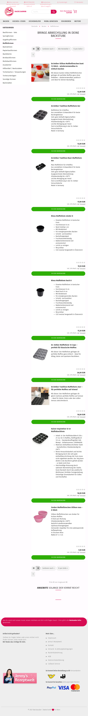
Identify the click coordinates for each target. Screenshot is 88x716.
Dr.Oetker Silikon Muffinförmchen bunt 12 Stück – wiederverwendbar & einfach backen (67, 66)
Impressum (52, 638)
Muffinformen (8, 43)
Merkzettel (79, 2)
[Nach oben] (81, 712)
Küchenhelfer (35, 21)
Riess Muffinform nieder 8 (62, 216)
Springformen (8, 36)
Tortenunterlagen (9, 76)
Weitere (77, 21)
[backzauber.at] (15, 12)
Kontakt (51, 645)
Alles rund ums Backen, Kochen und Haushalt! (12, 3)
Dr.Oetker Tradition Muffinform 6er (65, 106)
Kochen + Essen (18, 21)
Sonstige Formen (9, 79)
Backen (6, 21)
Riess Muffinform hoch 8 (61, 280)
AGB (49, 656)
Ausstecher (7, 65)
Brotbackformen (9, 58)
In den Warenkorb (58, 99)
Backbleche (7, 54)
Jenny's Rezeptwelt (55, 642)
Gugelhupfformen (9, 40)
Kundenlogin (63, 2)
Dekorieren (66, 21)
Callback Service (54, 664)
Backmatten (7, 83)
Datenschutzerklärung (56, 660)
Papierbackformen (10, 50)
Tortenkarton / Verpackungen (14, 72)
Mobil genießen (51, 21)
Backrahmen (7, 47)
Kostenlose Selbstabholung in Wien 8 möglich (45, 3)
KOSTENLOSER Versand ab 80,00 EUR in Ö (29, 3)
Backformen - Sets (10, 32)
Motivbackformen (9, 61)
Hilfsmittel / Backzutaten (12, 68)
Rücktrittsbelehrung (55, 653)
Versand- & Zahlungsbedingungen (60, 649)
